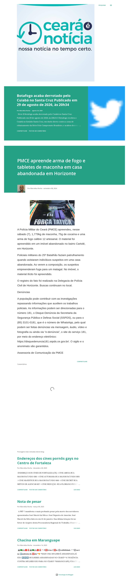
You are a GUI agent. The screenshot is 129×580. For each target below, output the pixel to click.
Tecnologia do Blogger (65, 575)
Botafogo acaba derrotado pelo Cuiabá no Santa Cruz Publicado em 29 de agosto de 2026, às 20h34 (47, 100)
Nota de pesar (29, 501)
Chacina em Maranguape (38, 540)
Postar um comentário (37, 131)
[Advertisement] (49, 427)
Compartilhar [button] (22, 131)
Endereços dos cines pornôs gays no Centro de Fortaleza (47, 460)
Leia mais (77, 490)
